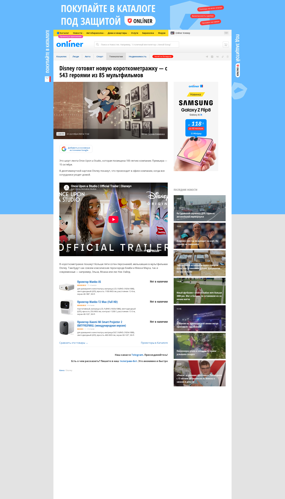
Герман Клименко (156, 134)
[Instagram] (212, 56)
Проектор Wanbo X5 (89, 282)
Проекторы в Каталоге (154, 342)
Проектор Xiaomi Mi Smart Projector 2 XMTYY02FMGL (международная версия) (101, 323)
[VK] (217, 56)
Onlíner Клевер (182, 33)
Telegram (137, 354)
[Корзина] (226, 44)
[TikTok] (223, 56)
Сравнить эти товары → (73, 342)
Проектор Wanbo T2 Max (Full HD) (97, 302)
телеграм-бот (128, 361)
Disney (69, 370)
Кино (61, 370)
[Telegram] (207, 56)
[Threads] (228, 56)
